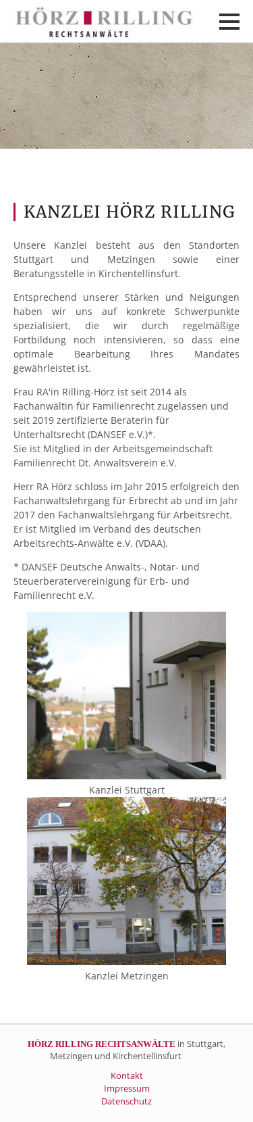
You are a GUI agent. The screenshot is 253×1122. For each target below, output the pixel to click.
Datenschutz (126, 1101)
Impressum (127, 1088)
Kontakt (127, 1075)
